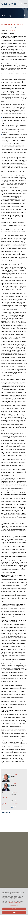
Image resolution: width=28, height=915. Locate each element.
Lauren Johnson (14, 798)
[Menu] (25, 4)
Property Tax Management (7, 814)
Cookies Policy (12, 902)
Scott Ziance (13, 783)
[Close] (25, 890)
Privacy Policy (18, 902)
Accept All (14, 912)
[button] (25, 15)
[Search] (22, 3)
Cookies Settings (13, 905)
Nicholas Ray (14, 774)
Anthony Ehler (14, 792)
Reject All (14, 908)
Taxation (4, 816)
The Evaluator (12, 30)
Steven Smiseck (14, 803)
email (12, 778)
